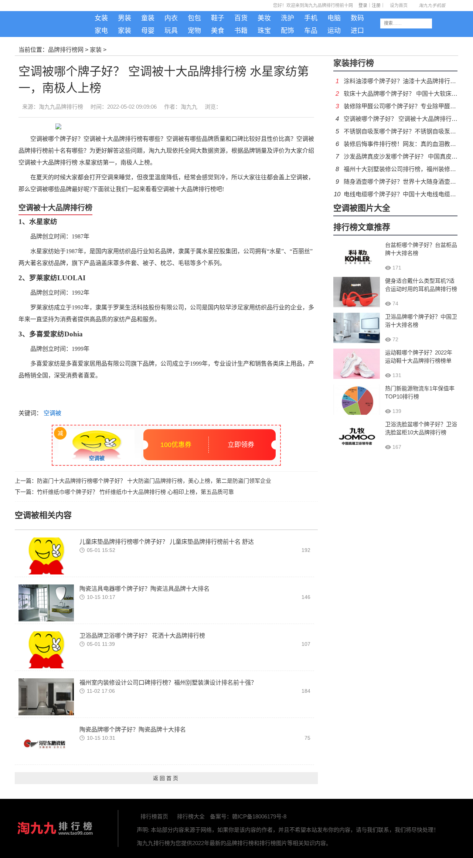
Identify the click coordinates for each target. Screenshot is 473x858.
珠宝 (264, 30)
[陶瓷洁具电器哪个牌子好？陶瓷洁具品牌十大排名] (46, 602)
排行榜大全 (191, 816)
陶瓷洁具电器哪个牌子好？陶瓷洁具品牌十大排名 (144, 589)
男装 (124, 18)
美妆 (264, 18)
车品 (310, 30)
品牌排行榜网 (66, 50)
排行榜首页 (154, 816)
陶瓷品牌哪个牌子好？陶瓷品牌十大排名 (132, 729)
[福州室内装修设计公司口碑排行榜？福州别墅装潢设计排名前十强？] (46, 696)
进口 (357, 30)
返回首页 (166, 778)
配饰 (287, 30)
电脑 (334, 18)
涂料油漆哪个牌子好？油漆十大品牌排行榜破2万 (407, 81)
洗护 (287, 18)
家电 (101, 30)
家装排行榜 (353, 63)
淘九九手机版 (55, 26)
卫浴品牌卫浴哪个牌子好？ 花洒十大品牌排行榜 (142, 636)
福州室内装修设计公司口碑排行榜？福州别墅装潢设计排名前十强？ (168, 682)
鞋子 (217, 18)
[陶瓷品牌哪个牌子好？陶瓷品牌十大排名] (46, 743)
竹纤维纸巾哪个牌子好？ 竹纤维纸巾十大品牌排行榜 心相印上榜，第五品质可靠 (135, 492)
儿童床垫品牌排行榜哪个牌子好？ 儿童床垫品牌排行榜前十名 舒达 (166, 542)
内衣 (171, 18)
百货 (241, 18)
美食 (217, 30)
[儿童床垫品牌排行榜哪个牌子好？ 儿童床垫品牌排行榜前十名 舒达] (46, 555)
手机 (310, 18)
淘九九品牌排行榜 (61, 107)
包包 (194, 18)
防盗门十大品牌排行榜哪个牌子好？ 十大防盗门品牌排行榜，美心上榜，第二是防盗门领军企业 (154, 481)
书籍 (241, 30)
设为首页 (399, 5)
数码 (357, 18)
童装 (147, 18)
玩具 (171, 30)
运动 (334, 30)
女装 (101, 18)
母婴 (147, 30)
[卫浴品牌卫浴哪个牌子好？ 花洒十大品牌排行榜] (46, 649)
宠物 (194, 30)
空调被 (51, 413)
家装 (124, 30)
